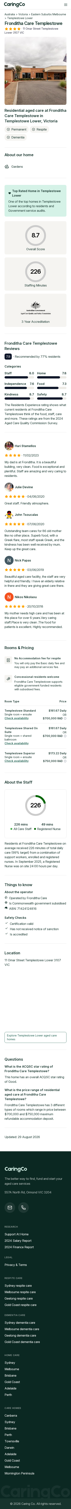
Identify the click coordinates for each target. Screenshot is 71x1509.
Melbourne (12, 1369)
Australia (10, 14)
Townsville (12, 1441)
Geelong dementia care (20, 1335)
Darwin (9, 1448)
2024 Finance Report (19, 1247)
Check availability (17, 718)
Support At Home (17, 1234)
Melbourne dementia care (22, 1329)
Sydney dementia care (20, 1322)
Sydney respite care (18, 1285)
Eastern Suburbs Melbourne (48, 14)
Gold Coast (12, 1382)
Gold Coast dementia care (22, 1342)
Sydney (10, 1363)
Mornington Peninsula (19, 1473)
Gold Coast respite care (21, 1305)
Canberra (11, 1415)
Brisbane (10, 1375)
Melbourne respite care (20, 1292)
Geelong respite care (19, 1298)
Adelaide (10, 1388)
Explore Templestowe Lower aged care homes (32, 1037)
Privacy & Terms (16, 1265)
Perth (8, 1395)
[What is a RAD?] (65, 718)
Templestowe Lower (20, 18)
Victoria (23, 14)
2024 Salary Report (18, 1241)
